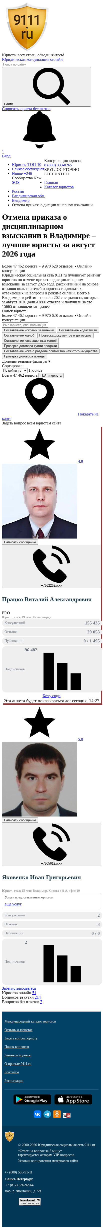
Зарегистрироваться (19, 988)
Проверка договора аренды (24, 356)
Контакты (11, 1072)
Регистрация (13, 1081)
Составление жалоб (19, 335)
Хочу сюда (51, 696)
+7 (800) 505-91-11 (18, 1172)
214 (38, 997)
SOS (16, 182)
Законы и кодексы (17, 1055)
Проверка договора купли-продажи (30, 346)
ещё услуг (13, 904)
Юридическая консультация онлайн (32, 59)
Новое (22, 173)
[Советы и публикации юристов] (27, 50)
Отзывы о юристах (18, 1030)
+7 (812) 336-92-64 (19, 1185)
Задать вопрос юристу (21, 1038)
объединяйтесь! (51, 55)
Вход (6, 156)
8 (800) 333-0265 (58, 165)
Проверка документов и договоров (65, 335)
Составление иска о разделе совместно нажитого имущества (51, 351)
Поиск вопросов (16, 1047)
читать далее (39, 306)
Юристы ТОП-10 (26, 164)
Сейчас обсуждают (28, 169)
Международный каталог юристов (30, 1021)
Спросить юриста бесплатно (26, 109)
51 (34, 993)
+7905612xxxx (51, 863)
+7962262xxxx (51, 585)
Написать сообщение (20, 542)
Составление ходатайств (78, 330)
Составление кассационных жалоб (30, 340)
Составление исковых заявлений (29, 330)
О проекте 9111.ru (17, 1064)
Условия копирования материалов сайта (48, 1161)
